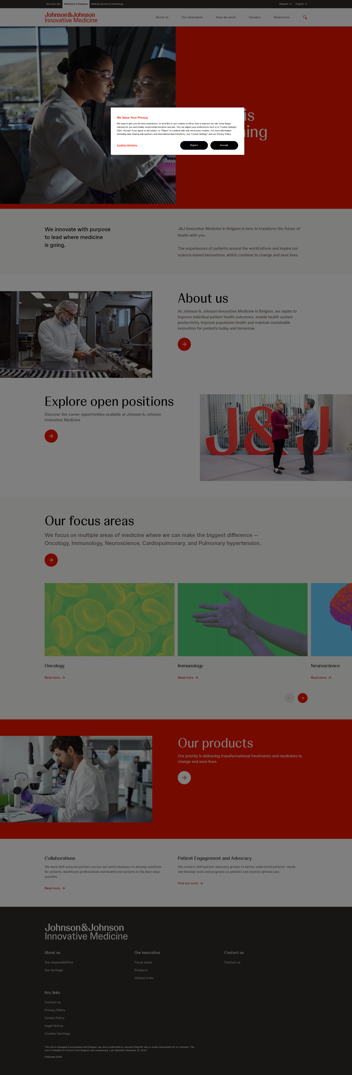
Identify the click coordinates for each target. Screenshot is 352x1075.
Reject (194, 145)
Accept (224, 145)
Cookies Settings (127, 145)
